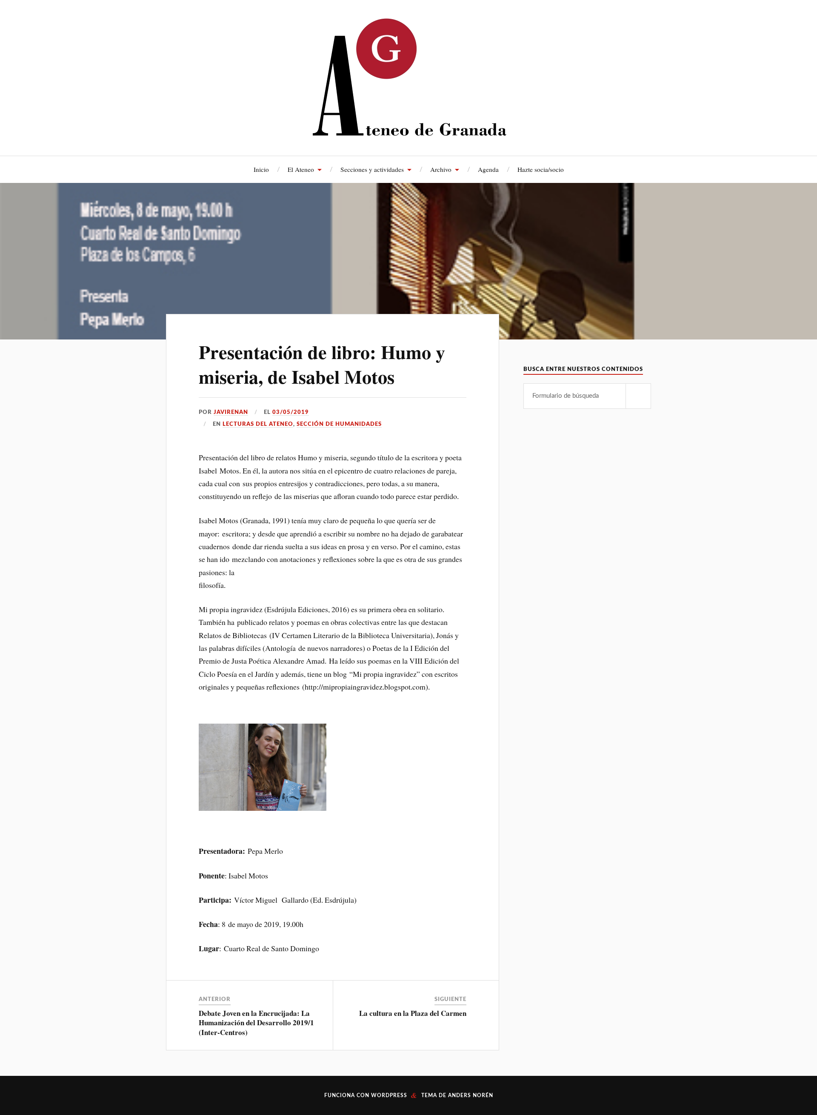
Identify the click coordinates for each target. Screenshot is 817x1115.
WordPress (389, 1095)
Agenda (488, 169)
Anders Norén (470, 1095)
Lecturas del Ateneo (258, 424)
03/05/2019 (290, 412)
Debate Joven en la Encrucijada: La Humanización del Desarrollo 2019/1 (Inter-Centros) (256, 1022)
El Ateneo (301, 169)
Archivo (440, 169)
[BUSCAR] (638, 396)
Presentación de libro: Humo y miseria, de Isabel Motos (322, 364)
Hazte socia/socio (540, 169)
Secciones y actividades (372, 169)
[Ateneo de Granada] (408, 77)
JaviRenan (231, 412)
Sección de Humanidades (339, 424)
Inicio (261, 169)
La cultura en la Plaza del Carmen (412, 1013)
